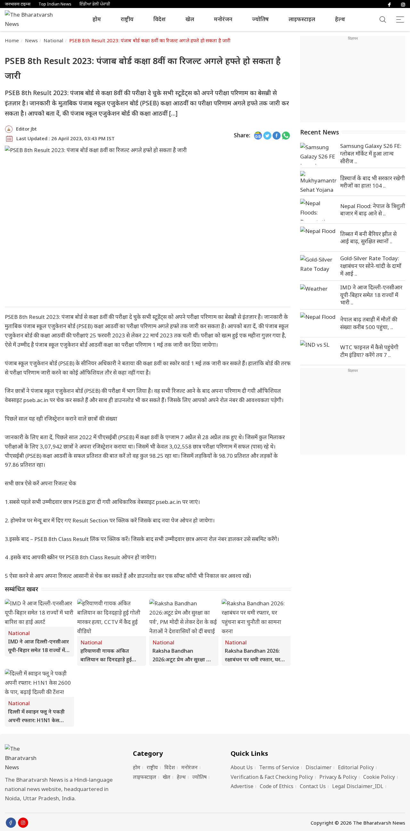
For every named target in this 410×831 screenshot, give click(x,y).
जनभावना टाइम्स (17, 4)
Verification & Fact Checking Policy (272, 776)
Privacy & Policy (338, 776)
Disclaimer (319, 767)
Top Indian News (54, 4)
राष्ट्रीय (127, 19)
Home (12, 40)
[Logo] (61, 758)
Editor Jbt (26, 128)
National (53, 40)
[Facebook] (389, 4)
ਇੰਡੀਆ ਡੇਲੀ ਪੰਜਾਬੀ (94, 4)
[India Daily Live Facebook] (277, 135)
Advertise (242, 786)
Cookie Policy (379, 776)
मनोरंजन (223, 19)
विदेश (159, 19)
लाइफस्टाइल (302, 19)
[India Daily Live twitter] (267, 135)
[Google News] (258, 135)
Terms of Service (279, 767)
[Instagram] (403, 4)
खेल (189, 19)
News (31, 40)
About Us (242, 767)
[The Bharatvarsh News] (32, 19)
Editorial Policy (356, 767)
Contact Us (313, 786)
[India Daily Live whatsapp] (286, 135)
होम (97, 19)
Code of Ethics (276, 786)
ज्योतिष (260, 19)
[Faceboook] (11, 823)
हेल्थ (340, 19)
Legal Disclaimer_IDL (357, 786)
